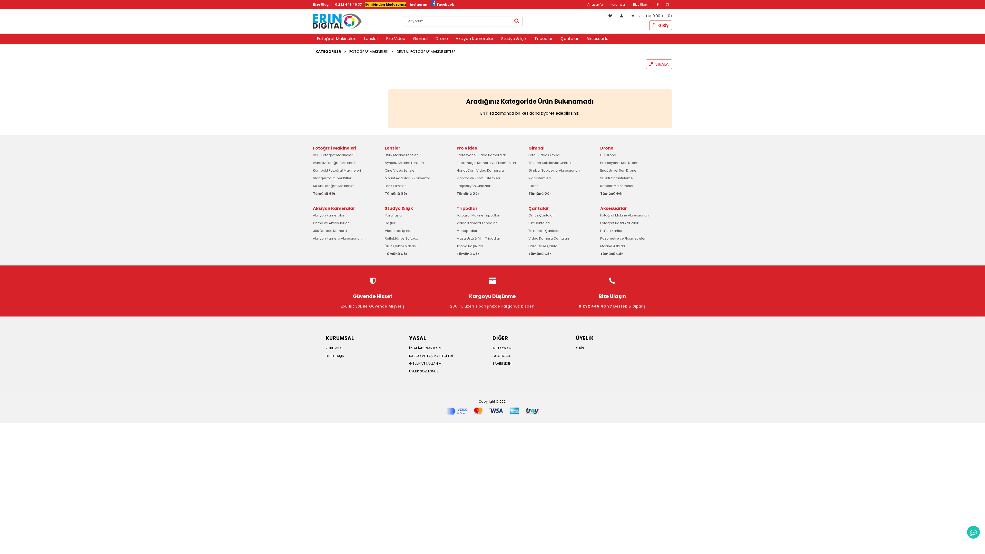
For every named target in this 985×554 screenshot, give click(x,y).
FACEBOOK (501, 355)
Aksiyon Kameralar (475, 39)
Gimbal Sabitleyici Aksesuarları (554, 170)
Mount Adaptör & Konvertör (407, 178)
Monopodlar (467, 230)
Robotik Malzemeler (617, 185)
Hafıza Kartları (611, 230)
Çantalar (569, 39)
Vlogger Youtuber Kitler (332, 178)
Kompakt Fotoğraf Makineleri (337, 170)
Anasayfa (595, 4)
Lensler (371, 39)
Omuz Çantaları (541, 215)
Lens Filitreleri (396, 185)
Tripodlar (543, 39)
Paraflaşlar (394, 215)
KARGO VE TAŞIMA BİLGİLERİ (431, 355)
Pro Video (395, 39)
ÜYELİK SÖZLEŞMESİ (424, 371)
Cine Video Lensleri (401, 170)
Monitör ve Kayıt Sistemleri (478, 178)
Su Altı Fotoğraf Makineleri (334, 185)
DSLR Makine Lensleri (402, 155)
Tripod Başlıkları (470, 246)
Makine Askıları (612, 246)
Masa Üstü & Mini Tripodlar (478, 238)
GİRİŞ (663, 25)
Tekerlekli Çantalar (544, 230)
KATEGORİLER (328, 51)
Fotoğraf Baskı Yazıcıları (619, 223)
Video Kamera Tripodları (477, 223)
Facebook (445, 4)
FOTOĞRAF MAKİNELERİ (368, 51)
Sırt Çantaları (539, 223)
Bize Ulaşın (641, 4)
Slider (533, 185)
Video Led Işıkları (398, 230)
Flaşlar (390, 223)
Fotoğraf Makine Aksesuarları (624, 215)
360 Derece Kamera (330, 230)
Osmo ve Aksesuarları (331, 223)
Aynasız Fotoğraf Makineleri (336, 162)
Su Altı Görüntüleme (616, 178)
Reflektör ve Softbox (401, 238)
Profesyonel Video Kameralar (481, 155)
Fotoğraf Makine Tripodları (478, 215)
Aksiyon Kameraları (329, 215)
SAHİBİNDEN (502, 363)
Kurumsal (618, 4)
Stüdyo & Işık (514, 39)
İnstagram (419, 4)
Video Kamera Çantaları (548, 238)
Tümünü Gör (324, 193)
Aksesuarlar (598, 39)
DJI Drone (608, 155)
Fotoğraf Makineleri (336, 39)
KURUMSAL (334, 348)
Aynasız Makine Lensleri (404, 162)
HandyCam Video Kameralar (481, 170)
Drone (441, 39)
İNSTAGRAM (502, 348)
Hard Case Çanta (542, 246)
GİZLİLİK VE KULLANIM (425, 363)
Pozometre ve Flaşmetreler (623, 238)
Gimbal (420, 39)
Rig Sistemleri (539, 178)
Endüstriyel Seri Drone (618, 170)
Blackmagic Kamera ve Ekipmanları (486, 162)
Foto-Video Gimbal (544, 155)
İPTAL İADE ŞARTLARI (425, 348)
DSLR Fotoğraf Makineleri (333, 155)
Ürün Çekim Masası (401, 246)
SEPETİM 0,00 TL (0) (654, 15)
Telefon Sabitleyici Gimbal (550, 162)
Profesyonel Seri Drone (619, 162)
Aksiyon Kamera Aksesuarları (337, 238)
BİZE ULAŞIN (335, 355)
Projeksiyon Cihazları (474, 185)
